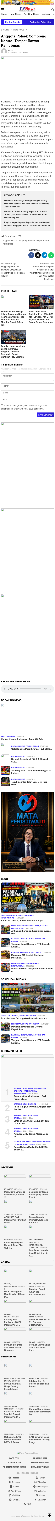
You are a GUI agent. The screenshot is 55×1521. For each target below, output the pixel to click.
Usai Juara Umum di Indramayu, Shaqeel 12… (14, 1194)
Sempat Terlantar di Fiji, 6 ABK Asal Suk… (29, 760)
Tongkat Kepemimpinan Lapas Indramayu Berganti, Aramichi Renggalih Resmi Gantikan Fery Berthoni (27, 224)
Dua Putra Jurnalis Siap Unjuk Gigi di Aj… (38, 1253)
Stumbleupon (42, 1486)
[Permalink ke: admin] (4, 51)
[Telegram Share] (44, 255)
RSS (29, 1504)
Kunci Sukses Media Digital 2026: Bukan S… (31, 1148)
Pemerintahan (32, 746)
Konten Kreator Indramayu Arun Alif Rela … (23, 739)
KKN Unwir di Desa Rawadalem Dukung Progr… (39, 1440)
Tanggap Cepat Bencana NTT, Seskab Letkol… (30, 945)
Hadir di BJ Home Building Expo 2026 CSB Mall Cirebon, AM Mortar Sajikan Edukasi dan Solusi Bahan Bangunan (25, 214)
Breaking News (8, 736)
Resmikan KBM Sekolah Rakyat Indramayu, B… (12, 1414)
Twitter (42, 1477)
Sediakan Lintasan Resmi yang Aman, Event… (38, 1194)
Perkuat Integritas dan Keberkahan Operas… (13, 1347)
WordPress (16, 1490)
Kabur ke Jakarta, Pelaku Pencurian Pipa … (23, 920)
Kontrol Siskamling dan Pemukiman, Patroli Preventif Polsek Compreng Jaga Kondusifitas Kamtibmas (41, 271)
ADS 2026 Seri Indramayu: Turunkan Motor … (15, 1220)
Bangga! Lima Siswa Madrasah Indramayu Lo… (40, 1412)
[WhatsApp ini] (51, 255)
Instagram (42, 1490)
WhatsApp (42, 1482)
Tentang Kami (40, 1458)
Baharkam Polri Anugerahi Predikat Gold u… (32, 969)
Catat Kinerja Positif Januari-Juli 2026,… (32, 748)
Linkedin (16, 1499)
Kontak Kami (14, 1462)
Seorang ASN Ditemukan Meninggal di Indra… (31, 771)
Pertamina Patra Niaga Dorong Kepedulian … (27, 1028)
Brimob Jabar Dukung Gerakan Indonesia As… (25, 1018)
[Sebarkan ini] (31, 255)
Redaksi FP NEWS (40, 1467)
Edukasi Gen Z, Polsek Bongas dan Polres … (39, 1384)
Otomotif (8, 1189)
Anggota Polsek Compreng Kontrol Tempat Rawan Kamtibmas (26, 242)
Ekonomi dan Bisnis (20, 925)
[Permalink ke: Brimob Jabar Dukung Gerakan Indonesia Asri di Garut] (27, 998)
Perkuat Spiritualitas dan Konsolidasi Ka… (39, 1347)
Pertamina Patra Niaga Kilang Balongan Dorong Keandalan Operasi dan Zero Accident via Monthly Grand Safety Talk (26, 203)
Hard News (34, 925)
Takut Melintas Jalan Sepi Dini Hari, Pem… (29, 783)
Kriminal (20, 915)
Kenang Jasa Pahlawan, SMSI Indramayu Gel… (12, 1322)
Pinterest (16, 1482)
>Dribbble (16, 1495)
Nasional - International (22, 939)
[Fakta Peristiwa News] (27, 8)
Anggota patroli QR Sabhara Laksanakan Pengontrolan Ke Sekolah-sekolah (13, 269)
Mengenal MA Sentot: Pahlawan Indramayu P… (27, 956)
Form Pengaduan (40, 1462)
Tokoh (38, 952)
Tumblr (16, 1486)
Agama (7, 1284)
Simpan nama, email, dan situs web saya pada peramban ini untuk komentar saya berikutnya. (24, 407)
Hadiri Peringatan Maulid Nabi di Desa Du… (14, 1294)
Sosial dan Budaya (27, 1016)
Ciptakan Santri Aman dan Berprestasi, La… (38, 1292)
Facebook (16, 1477)
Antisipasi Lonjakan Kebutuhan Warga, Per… (31, 932)
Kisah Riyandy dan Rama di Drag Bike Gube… (13, 1245)
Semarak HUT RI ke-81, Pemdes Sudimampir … (39, 1322)
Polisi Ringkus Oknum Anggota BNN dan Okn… (32, 1108)
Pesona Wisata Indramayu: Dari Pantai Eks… (30, 1097)
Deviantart (42, 1499)
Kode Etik (14, 1458)
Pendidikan (16, 1024)
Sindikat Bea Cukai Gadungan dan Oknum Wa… (31, 1122)
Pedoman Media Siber (14, 1467)
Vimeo (42, 1495)
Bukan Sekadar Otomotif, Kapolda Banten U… (38, 1220)
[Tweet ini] (38, 255)
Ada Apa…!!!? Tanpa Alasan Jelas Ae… (31, 1135)
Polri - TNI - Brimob (9, 1016)
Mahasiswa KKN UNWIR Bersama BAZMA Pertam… (13, 1440)
